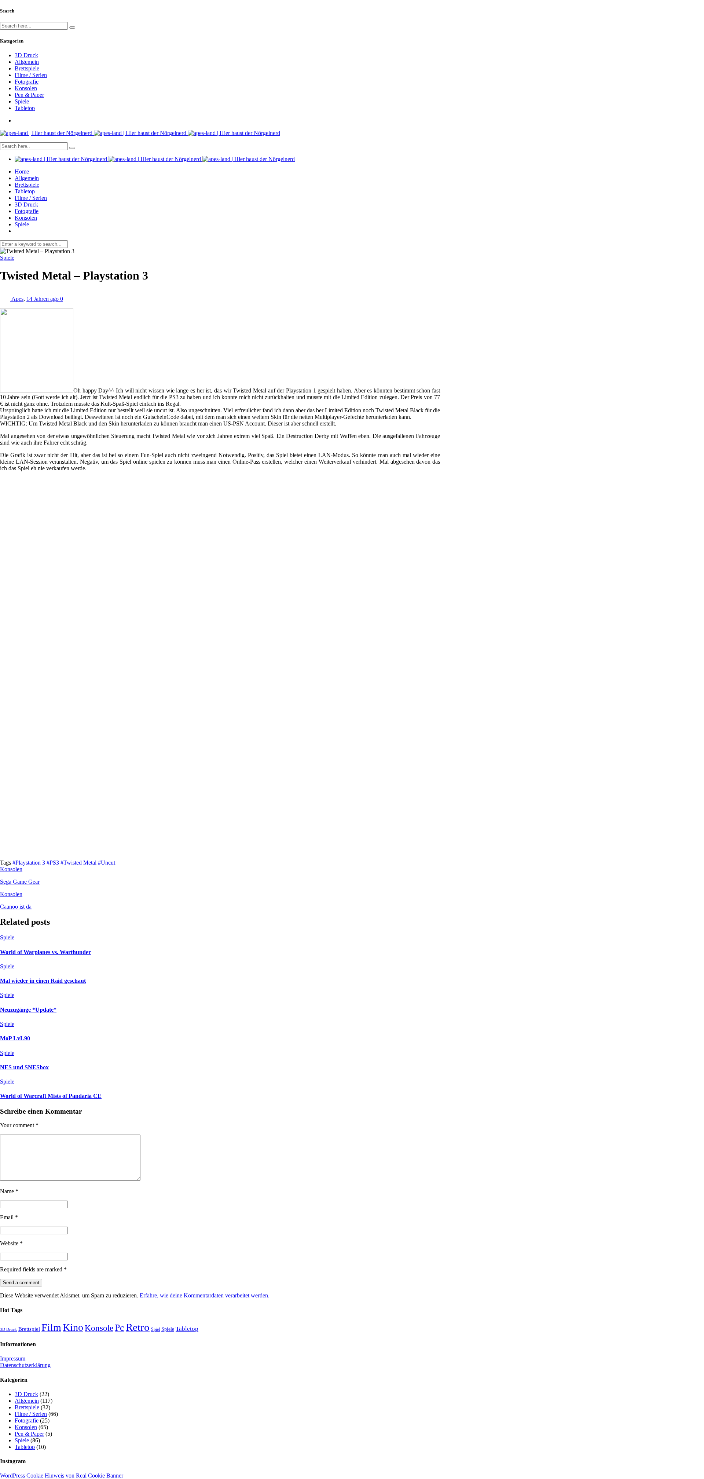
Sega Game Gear (20, 882)
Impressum (12, 1358)
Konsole (99, 1328)
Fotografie (26, 81)
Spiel (155, 1329)
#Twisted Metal (79, 862)
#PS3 (53, 862)
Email (9, 1217)
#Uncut (106, 862)
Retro (138, 1327)
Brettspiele (27, 68)
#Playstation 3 (29, 862)
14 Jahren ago (43, 299)
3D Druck (26, 55)
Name (9, 1191)
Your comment (19, 1125)
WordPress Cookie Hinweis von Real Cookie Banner (61, 1475)
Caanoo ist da (16, 906)
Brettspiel (29, 1329)
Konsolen (26, 88)
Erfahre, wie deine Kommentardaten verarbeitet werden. (205, 1295)
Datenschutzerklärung (25, 1365)
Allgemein (27, 62)
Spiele (22, 101)
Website (11, 1243)
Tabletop (25, 108)
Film (51, 1327)
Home (22, 171)
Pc (119, 1327)
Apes (17, 299)
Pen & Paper (29, 95)
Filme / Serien (31, 75)
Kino (73, 1327)
